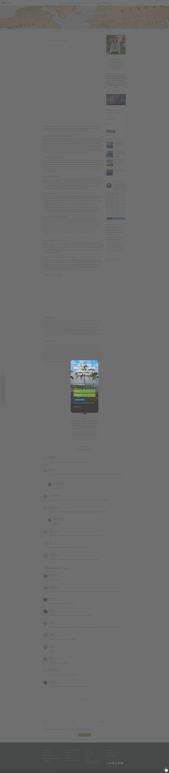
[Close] (96, 362)
